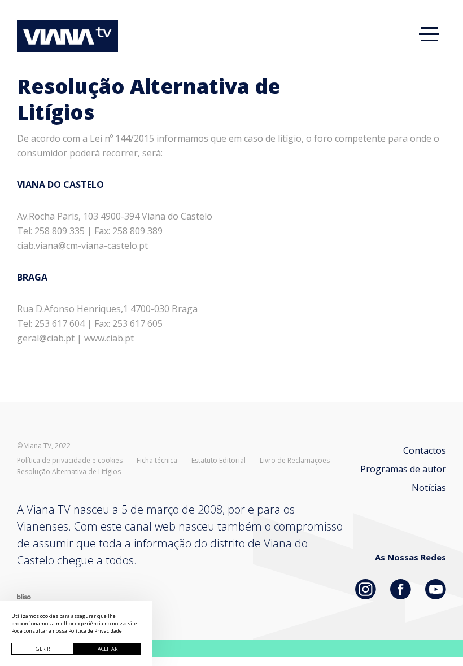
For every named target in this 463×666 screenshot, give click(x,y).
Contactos (424, 450)
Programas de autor (403, 469)
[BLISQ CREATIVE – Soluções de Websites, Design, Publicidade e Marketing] (24, 596)
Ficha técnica (157, 460)
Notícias (429, 487)
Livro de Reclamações (295, 460)
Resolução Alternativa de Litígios (69, 471)
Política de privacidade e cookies (70, 460)
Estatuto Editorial (218, 460)
